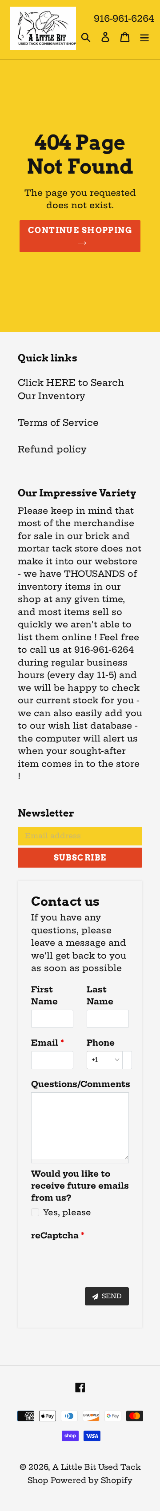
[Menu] (144, 36)
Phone (101, 1043)
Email (44, 1043)
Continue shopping (80, 230)
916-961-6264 (124, 18)
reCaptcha (55, 1235)
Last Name (100, 995)
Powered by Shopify (91, 1480)
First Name (44, 995)
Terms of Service (58, 422)
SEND (111, 1296)
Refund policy (52, 449)
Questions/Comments (80, 1084)
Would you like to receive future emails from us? (80, 1186)
